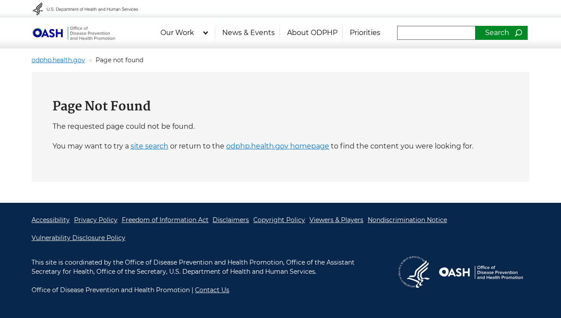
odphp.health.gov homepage (277, 146)
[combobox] (436, 33)
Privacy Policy (95, 220)
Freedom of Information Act (165, 220)
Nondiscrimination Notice (407, 220)
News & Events (248, 32)
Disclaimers (231, 220)
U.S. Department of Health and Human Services (91, 9)
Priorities (365, 32)
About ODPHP (312, 32)
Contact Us (212, 290)
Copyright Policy (279, 220)
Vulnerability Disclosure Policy (78, 238)
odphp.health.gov (58, 60)
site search (149, 146)
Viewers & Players (336, 220)
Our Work (177, 32)
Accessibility (51, 220)
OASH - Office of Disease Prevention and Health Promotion (74, 33)
